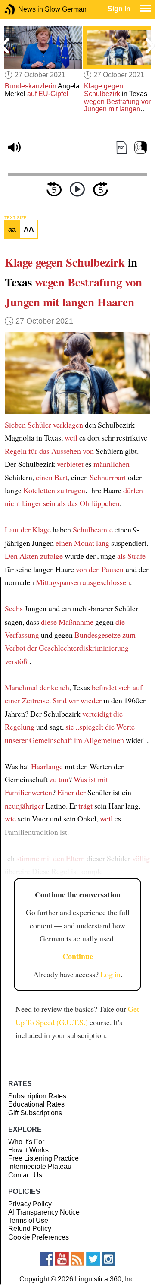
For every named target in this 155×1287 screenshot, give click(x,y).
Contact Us (25, 1175)
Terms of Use (28, 1220)
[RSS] (77, 1259)
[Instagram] (108, 1259)
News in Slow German (22, 9)
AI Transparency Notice (44, 1212)
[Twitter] (93, 1259)
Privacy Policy (30, 1204)
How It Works (28, 1150)
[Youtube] (62, 1259)
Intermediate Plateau (39, 1166)
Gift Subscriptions (35, 1113)
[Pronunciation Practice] (140, 147)
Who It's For (26, 1141)
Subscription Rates (37, 1096)
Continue (77, 956)
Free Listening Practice (43, 1158)
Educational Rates (36, 1104)
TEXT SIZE (15, 218)
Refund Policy (29, 1228)
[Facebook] (46, 1259)
